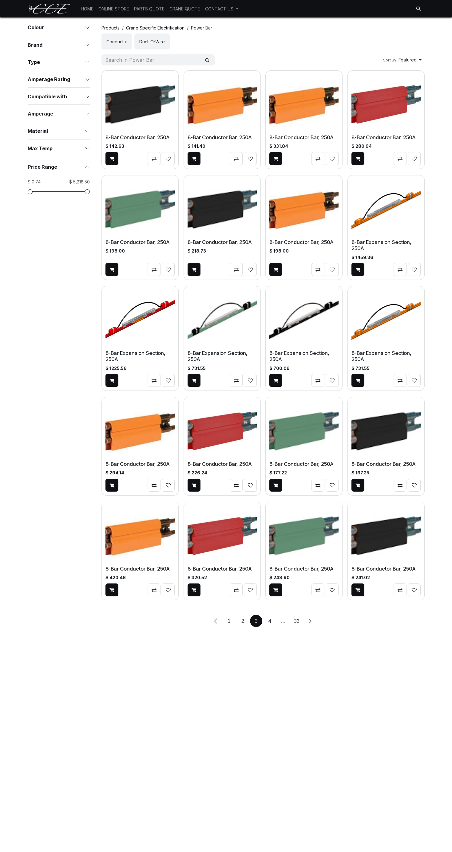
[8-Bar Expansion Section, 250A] (386, 208)
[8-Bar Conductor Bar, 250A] (140, 103)
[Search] (207, 59)
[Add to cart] (111, 158)
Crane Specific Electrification (155, 27)
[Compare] (154, 158)
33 (296, 621)
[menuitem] (87, 8)
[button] (418, 8)
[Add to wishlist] (168, 158)
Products (110, 27)
